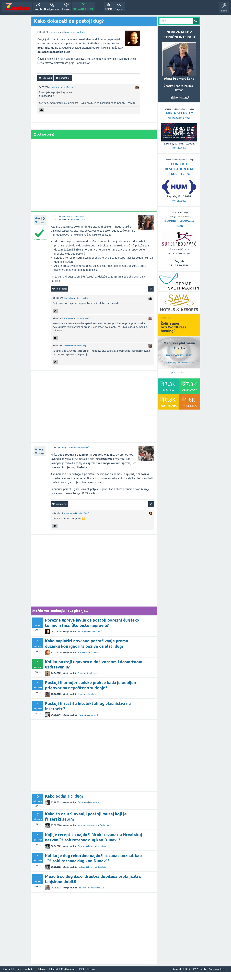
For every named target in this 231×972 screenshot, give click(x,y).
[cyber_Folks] (179, 335)
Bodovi (54, 969)
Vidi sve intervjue (179, 97)
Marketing (29, 969)
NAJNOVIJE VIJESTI (179, 355)
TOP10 (108, 9)
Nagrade (119, 9)
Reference (43, 969)
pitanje (52, 32)
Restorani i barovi (86, 846)
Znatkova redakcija (185, 362)
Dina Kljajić (91, 673)
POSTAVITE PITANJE (83, 9)
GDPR (81, 969)
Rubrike (66, 9)
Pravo (66, 32)
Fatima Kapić (79, 216)
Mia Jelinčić (91, 694)
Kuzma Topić (92, 715)
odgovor (66, 216)
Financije (82, 631)
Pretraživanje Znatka (179, 373)
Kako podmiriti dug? (64, 796)
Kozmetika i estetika (87, 825)
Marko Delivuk (97, 888)
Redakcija (104, 825)
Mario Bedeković (81, 447)
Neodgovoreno (52, 9)
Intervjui (17, 969)
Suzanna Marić (83, 318)
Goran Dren (94, 802)
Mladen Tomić (79, 32)
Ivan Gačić (95, 652)
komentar (55, 87)
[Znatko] (17, 7)
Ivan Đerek (68, 87)
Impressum (170, 362)
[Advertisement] (93, 175)
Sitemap (91, 969)
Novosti (38, 9)
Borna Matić (82, 298)
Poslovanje (83, 652)
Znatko (6, 969)
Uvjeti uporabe (68, 969)
